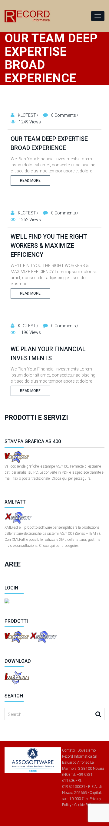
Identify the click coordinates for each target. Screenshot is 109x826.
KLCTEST (27, 115)
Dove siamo (87, 750)
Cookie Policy (84, 805)
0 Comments (63, 115)
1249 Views (30, 121)
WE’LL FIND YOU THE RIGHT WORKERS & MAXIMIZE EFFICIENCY (49, 245)
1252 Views (30, 219)
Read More (30, 180)
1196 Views (30, 332)
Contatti (68, 750)
